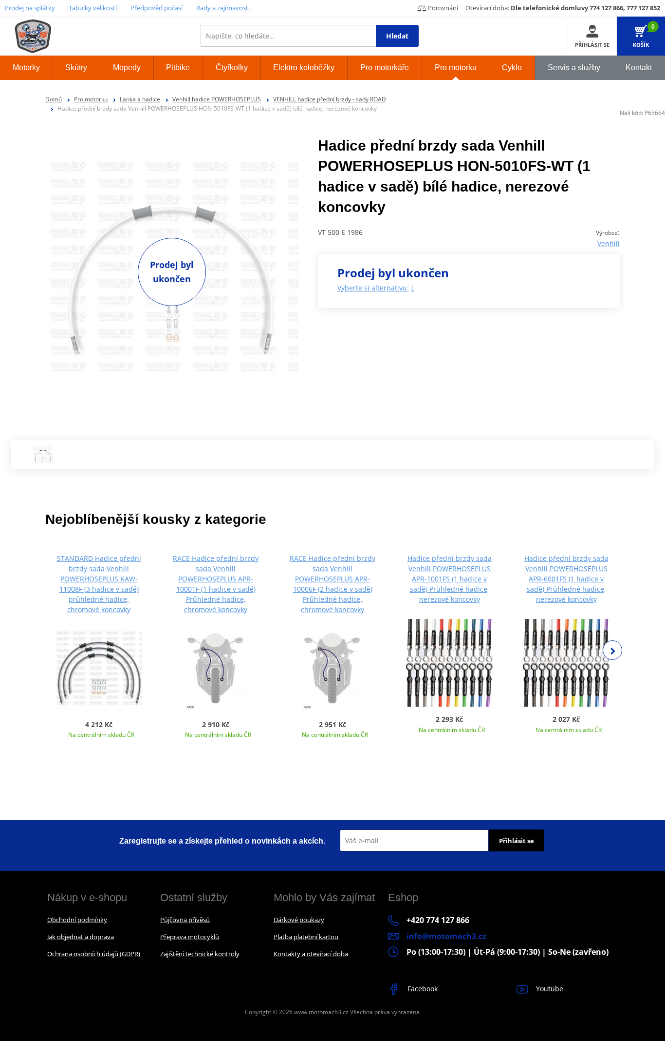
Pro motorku (91, 99)
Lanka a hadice (140, 99)
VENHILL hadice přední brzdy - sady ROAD (329, 99)
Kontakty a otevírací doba (311, 953)
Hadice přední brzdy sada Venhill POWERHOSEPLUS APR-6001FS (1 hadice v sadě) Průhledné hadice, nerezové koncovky (566, 579)
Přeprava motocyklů (189, 936)
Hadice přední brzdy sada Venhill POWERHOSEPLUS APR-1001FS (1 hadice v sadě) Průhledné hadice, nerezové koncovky (449, 579)
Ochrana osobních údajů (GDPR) (93, 953)
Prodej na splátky (30, 7)
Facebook (422, 988)
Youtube (548, 988)
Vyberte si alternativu (373, 287)
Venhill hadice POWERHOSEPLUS (216, 99)
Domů (53, 99)
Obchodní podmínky (77, 919)
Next (612, 650)
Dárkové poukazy (299, 919)
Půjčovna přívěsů (185, 919)
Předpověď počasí (156, 7)
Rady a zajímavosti (223, 7)
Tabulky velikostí (93, 7)
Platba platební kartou (306, 936)
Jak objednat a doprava (80, 936)
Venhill (608, 243)
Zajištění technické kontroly (200, 953)
